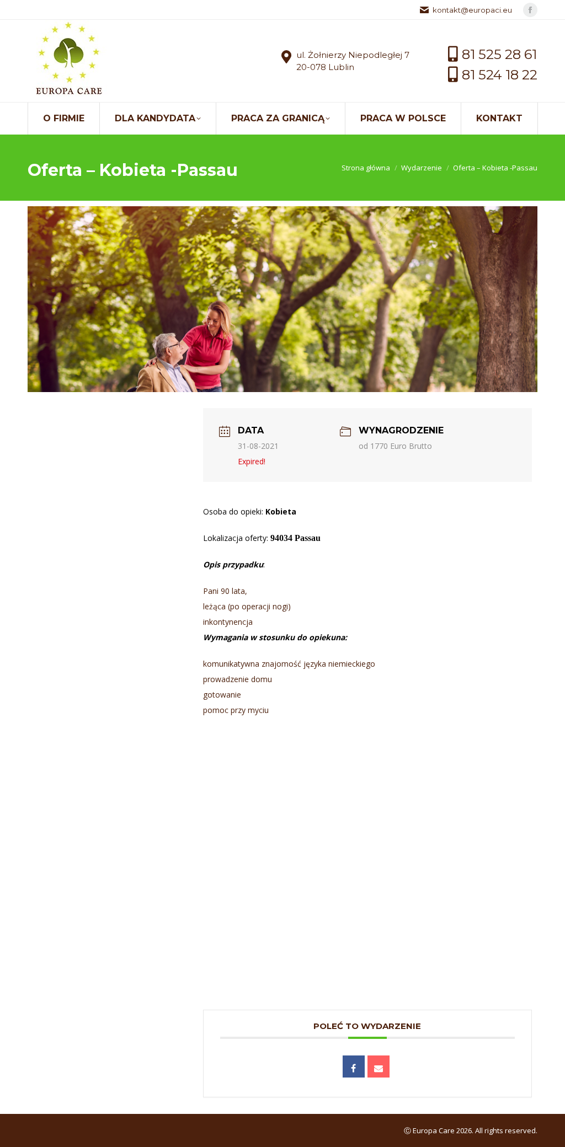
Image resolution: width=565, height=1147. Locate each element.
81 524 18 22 (499, 75)
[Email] (378, 1066)
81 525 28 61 (499, 54)
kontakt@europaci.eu (472, 10)
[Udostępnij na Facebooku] (354, 1066)
